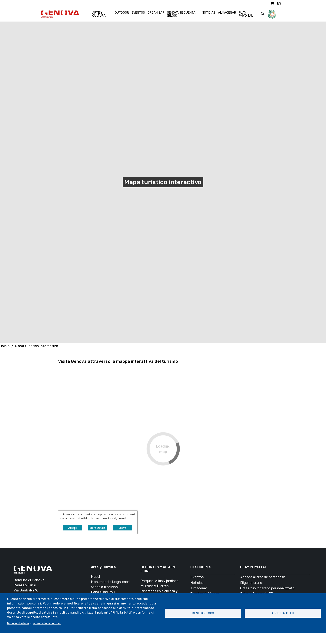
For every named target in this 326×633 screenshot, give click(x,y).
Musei (95, 577)
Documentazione (18, 623)
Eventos (138, 12)
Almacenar (227, 12)
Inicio (5, 346)
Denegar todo (203, 613)
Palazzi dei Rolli (103, 592)
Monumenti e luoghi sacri (110, 582)
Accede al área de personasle (263, 577)
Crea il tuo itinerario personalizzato (267, 588)
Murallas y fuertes (154, 586)
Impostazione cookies (47, 623)
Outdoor (122, 12)
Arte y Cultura (99, 14)
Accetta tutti (283, 613)
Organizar (156, 12)
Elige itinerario (251, 583)
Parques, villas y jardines (159, 581)
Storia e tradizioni (104, 587)
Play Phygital (246, 14)
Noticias (208, 12)
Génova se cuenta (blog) (181, 14)
